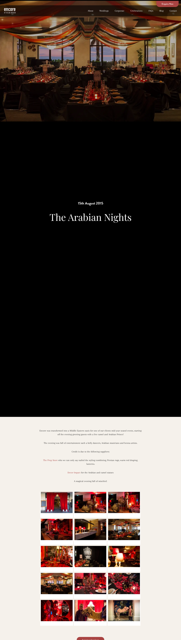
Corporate (119, 10)
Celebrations (136, 10)
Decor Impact (74, 472)
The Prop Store (50, 460)
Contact (173, 10)
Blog (161, 10)
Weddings (104, 10)
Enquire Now (167, 3)
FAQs (151, 10)
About (90, 10)
